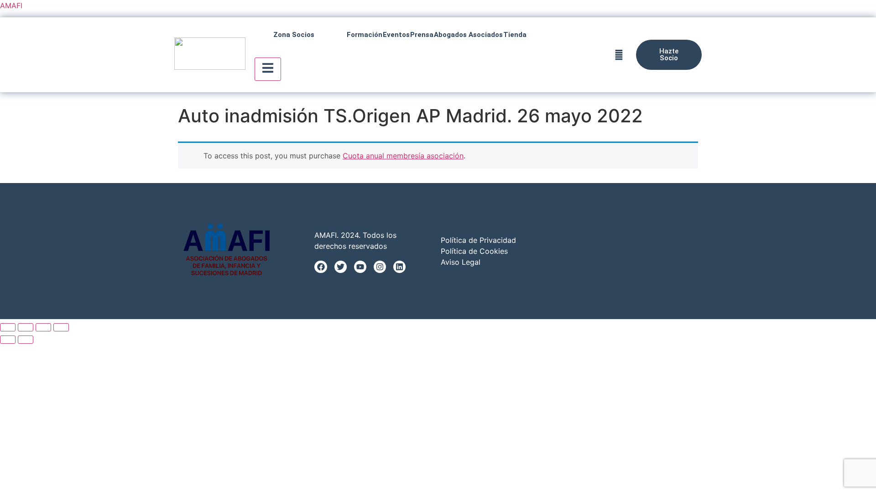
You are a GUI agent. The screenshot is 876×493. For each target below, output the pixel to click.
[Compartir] (43, 327)
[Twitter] (340, 267)
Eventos (396, 35)
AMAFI (11, 5)
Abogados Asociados (468, 35)
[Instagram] (380, 267)
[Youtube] (360, 267)
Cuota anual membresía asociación (403, 155)
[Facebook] (320, 267)
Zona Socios (293, 35)
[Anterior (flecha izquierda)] (8, 340)
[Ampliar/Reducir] (8, 327)
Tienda (515, 35)
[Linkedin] (399, 267)
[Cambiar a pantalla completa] (25, 327)
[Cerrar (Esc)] (61, 327)
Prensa (421, 35)
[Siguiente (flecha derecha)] (25, 340)
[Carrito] (619, 55)
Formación (364, 35)
